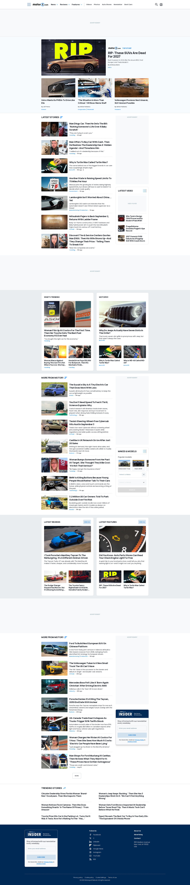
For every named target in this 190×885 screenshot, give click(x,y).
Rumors (71, 453)
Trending (72, 135)
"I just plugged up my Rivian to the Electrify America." (89, 747)
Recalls (71, 509)
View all (87, 522)
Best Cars (128, 4)
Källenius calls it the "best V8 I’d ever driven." (86, 689)
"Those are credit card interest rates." (83, 765)
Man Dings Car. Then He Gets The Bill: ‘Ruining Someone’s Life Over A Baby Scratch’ (88, 126)
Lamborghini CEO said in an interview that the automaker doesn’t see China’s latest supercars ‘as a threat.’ (89, 206)
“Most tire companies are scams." (82, 248)
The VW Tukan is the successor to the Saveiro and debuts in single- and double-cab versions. (88, 670)
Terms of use (112, 877)
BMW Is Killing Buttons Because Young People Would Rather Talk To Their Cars (89, 479)
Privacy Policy (139, 740)
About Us (137, 831)
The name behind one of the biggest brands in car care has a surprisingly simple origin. (90, 166)
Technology (73, 415)
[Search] (156, 4)
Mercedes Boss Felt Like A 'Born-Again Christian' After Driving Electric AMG (89, 684)
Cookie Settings (101, 877)
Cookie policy (89, 877)
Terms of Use (132, 741)
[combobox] (132, 474)
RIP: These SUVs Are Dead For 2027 (127, 54)
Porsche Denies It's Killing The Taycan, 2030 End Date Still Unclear (89, 701)
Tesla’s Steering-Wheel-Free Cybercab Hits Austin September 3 (89, 423)
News (53, 4)
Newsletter (118, 4)
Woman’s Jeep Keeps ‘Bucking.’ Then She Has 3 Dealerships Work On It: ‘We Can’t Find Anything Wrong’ (121, 796)
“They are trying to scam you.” (81, 133)
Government (73, 191)
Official (71, 229)
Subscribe (132, 735)
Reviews (63, 4)
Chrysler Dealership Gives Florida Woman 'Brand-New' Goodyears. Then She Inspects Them (64, 794)
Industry (72, 691)
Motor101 (72, 170)
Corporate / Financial (86, 109)
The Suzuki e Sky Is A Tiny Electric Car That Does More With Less (88, 386)
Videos (89, 4)
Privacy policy (78, 877)
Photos (97, 4)
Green (43, 109)
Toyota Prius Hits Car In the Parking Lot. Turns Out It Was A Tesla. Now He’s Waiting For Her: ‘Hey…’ (65, 817)
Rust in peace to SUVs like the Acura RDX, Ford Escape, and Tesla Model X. (125, 61)
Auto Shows (106, 4)
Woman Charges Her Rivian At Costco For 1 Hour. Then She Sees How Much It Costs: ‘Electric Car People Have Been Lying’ (90, 740)
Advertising (138, 834)
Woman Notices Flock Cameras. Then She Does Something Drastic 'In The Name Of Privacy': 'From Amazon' (65, 807)
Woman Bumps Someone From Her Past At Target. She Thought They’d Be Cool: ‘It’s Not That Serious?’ (89, 462)
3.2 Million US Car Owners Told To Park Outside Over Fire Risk (88, 498)
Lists (109, 67)
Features (76, 4)
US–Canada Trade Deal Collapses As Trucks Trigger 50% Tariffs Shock (87, 720)
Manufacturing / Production (78, 210)
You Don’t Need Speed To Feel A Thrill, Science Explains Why (88, 404)
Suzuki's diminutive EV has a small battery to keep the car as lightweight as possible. (90, 392)
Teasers (118, 109)
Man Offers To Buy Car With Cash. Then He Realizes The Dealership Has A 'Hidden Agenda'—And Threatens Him (90, 145)
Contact (137, 838)
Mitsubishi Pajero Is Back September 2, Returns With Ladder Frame (89, 218)
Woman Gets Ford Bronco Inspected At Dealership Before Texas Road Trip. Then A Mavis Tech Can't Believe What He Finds (122, 807)
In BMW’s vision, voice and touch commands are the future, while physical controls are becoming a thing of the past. (90, 486)
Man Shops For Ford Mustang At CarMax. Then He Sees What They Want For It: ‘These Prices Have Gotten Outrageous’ (90, 758)
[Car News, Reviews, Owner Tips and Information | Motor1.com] (40, 4)
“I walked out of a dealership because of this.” (86, 151)
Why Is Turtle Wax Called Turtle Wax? (88, 162)
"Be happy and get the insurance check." (85, 469)
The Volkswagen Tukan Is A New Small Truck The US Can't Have (88, 665)
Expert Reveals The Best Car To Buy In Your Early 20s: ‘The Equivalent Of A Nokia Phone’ (123, 817)
